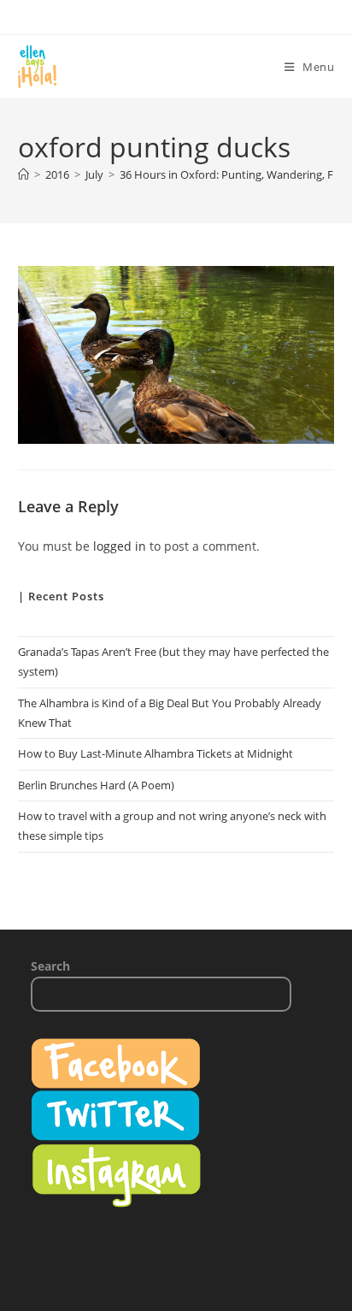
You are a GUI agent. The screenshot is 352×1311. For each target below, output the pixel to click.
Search (50, 966)
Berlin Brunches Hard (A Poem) (96, 785)
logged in (119, 546)
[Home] (23, 174)
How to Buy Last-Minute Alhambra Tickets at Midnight (155, 753)
